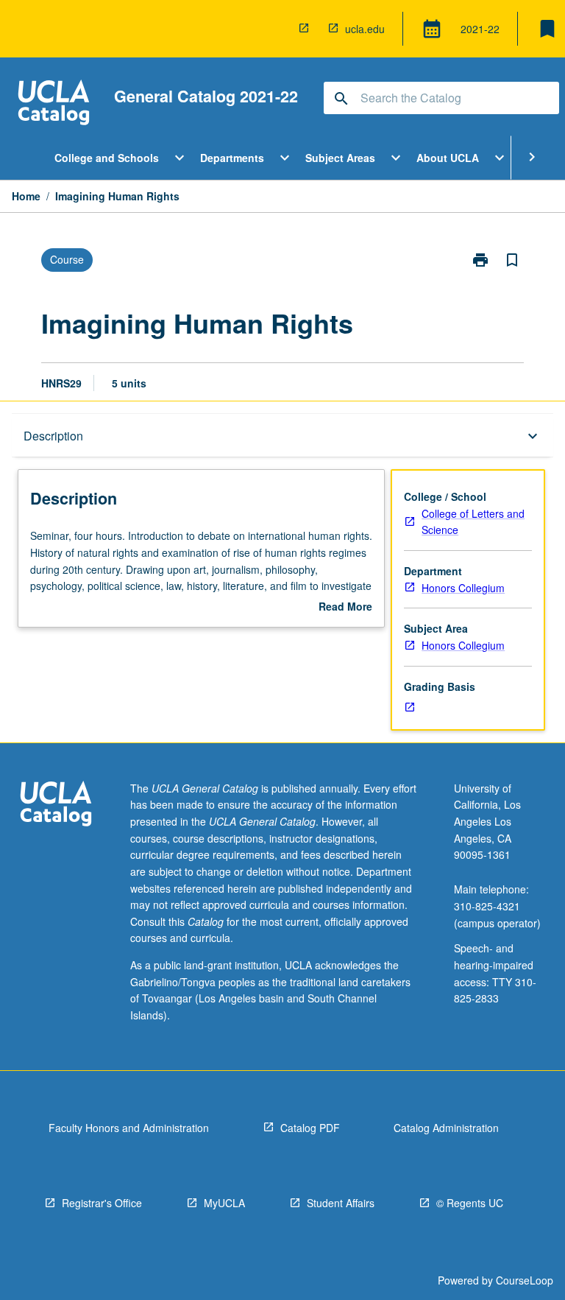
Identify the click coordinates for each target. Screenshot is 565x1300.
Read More (345, 607)
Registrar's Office (102, 1202)
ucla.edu (365, 28)
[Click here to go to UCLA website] (56, 805)
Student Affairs (340, 1202)
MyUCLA (224, 1202)
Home (26, 196)
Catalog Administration (446, 1127)
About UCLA (447, 157)
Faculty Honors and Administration (129, 1127)
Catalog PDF (310, 1127)
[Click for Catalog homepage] (53, 104)
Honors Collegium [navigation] (463, 587)
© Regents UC (469, 1202)
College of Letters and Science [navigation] (473, 522)
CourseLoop (524, 1280)
